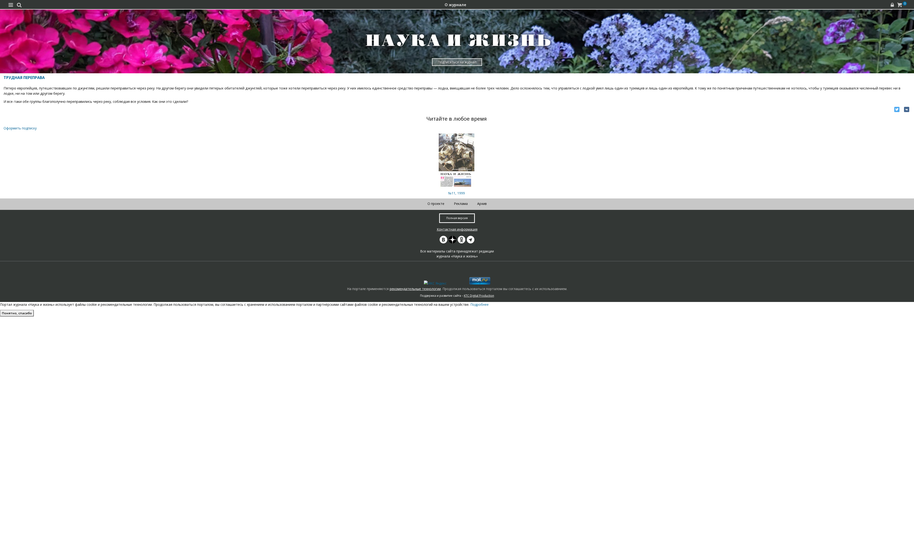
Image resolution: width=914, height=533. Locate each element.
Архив (482, 203)
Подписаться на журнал (457, 62)
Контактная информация (457, 229)
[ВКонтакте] (906, 109)
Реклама (461, 203)
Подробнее (479, 304)
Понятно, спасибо (17, 313)
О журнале (455, 4)
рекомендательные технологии (415, 288)
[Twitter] (896, 109)
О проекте (435, 203)
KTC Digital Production (479, 296)
